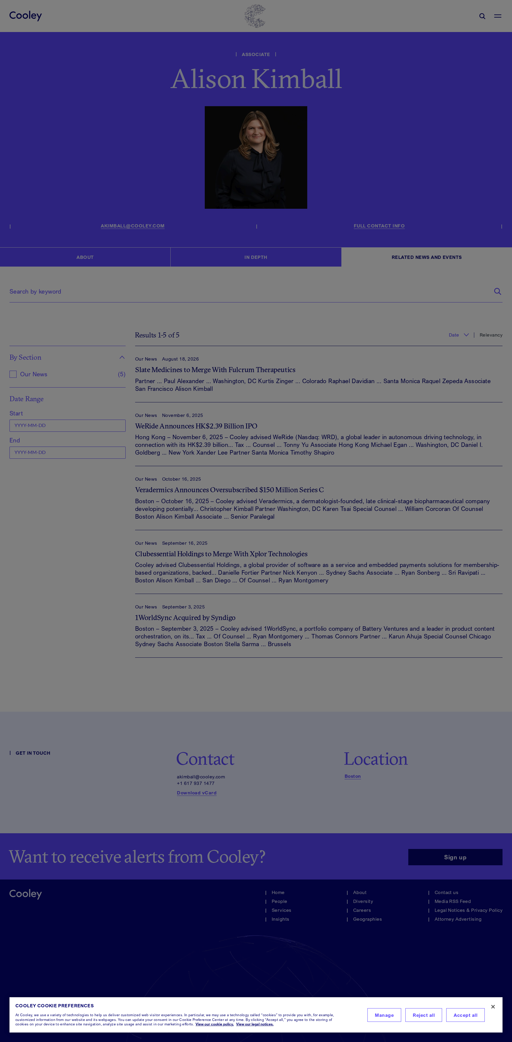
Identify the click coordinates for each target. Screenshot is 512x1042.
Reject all (424, 1015)
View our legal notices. (254, 1024)
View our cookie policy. (215, 1024)
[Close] (493, 1006)
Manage (384, 1015)
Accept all (465, 1015)
